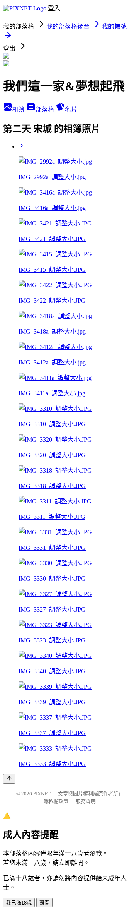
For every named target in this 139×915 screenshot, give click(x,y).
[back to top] (9, 779)
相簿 (19, 109)
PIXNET (42, 793)
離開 (44, 903)
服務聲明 (86, 801)
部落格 (46, 109)
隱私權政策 (55, 801)
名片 (71, 109)
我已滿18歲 (19, 903)
